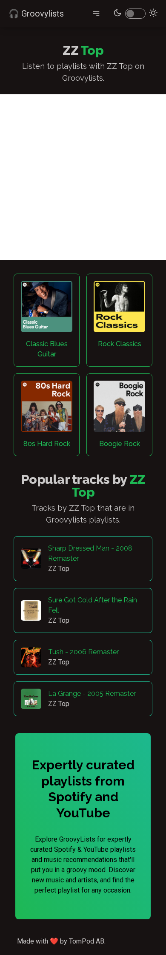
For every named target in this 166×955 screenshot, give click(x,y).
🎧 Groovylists (36, 13)
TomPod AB (86, 941)
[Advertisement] (83, 177)
